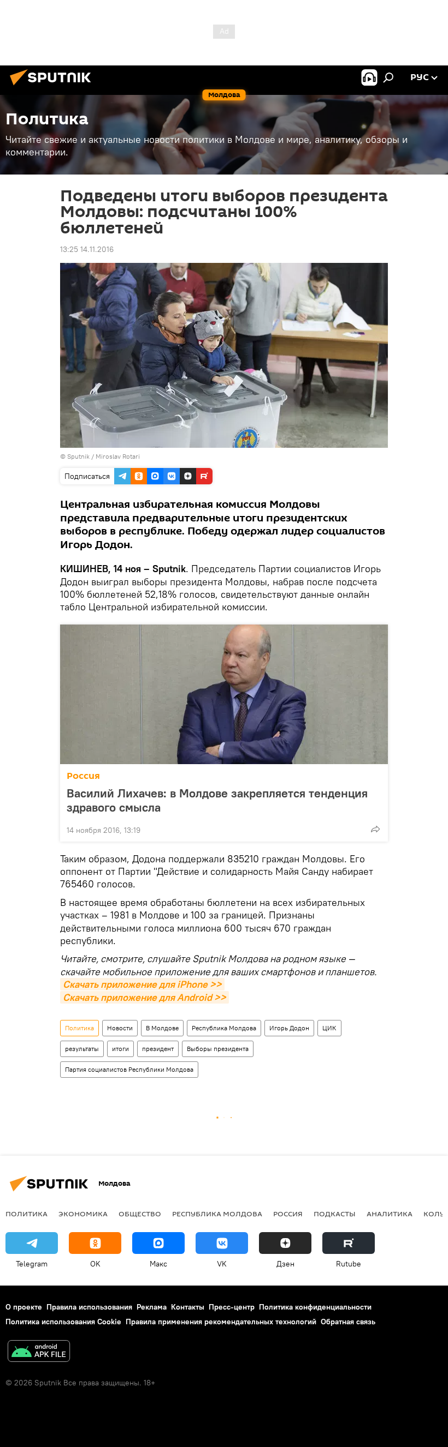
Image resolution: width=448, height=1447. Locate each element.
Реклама (152, 1307)
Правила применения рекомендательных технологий (221, 1321)
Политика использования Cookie (63, 1321)
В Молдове (162, 1028)
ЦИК (329, 1028)
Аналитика (389, 1213)
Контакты (187, 1307)
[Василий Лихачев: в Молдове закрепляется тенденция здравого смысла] (224, 694)
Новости (120, 1028)
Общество (140, 1213)
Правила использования (89, 1307)
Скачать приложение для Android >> (144, 997)
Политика (79, 1028)
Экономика (83, 1213)
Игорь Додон (289, 1028)
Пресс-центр (232, 1307)
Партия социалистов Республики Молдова (129, 1069)
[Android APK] (39, 1352)
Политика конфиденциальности (315, 1307)
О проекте (23, 1307)
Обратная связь (348, 1321)
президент (158, 1048)
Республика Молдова (224, 1028)
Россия (83, 776)
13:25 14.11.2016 (87, 249)
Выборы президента (218, 1048)
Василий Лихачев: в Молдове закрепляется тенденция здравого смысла (217, 800)
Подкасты (335, 1213)
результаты (82, 1048)
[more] (375, 829)
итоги (120, 1048)
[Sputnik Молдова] (53, 87)
